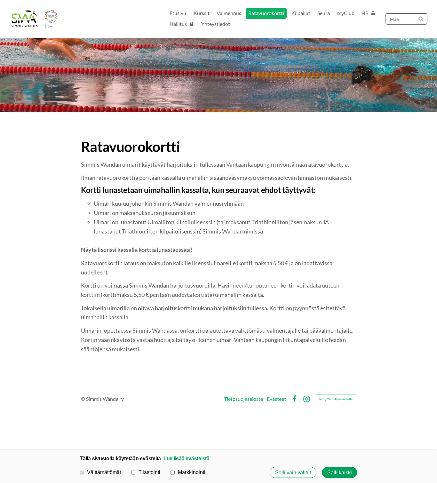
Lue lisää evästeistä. (187, 458)
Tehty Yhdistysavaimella (335, 399)
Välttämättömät (104, 472)
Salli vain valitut (293, 472)
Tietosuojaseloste (243, 398)
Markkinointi (191, 472)
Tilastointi (149, 472)
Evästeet (276, 398)
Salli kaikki (339, 472)
